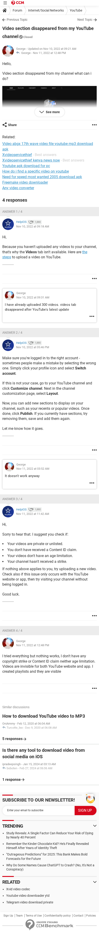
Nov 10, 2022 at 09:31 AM (32, 297)
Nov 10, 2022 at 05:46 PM (32, 347)
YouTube (76, 10)
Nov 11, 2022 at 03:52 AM (32, 468)
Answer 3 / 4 (12, 499)
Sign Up (8, 915)
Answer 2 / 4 (12, 332)
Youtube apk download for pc (26, 166)
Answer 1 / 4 (12, 211)
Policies (91, 915)
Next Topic (84, 19)
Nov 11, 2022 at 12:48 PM (49, 53)
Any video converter (18, 188)
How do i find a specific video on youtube (35, 171)
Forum (17, 10)
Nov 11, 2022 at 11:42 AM (32, 514)
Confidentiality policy (57, 915)
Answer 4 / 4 (12, 630)
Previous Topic (17, 19)
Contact (78, 915)
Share (12, 125)
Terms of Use (34, 915)
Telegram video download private (29, 902)
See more (52, 112)
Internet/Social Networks (46, 10)
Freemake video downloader (25, 182)
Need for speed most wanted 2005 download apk (42, 177)
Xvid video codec (18, 889)
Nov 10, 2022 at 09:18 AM (32, 226)
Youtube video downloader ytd (28, 895)
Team (19, 915)
